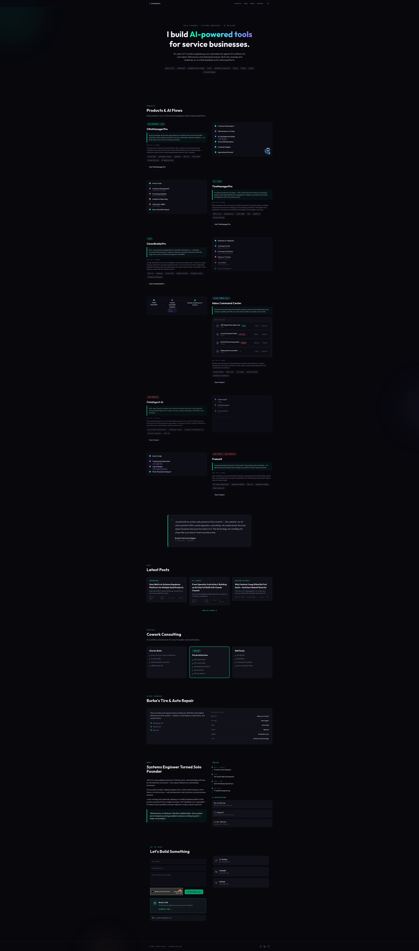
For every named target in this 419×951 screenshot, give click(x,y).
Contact (260, 3)
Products (237, 3)
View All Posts (208, 610)
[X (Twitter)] (261, 946)
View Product (219, 382)
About (252, 3)
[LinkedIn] (265, 946)
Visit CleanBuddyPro (156, 284)
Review (256, 343)
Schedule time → (165, 909)
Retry (256, 334)
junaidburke (155, 3)
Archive (264, 326)
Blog (245, 3)
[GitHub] (269, 946)
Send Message (195, 892)
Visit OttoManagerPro (157, 167)
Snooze (265, 343)
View (256, 326)
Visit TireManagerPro (222, 224)
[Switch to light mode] (268, 3)
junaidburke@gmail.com (163, 918)
